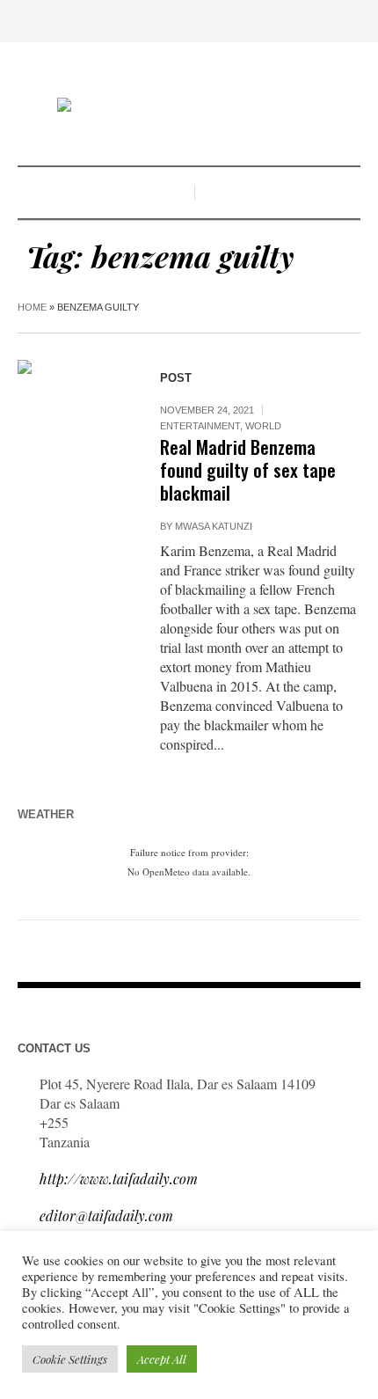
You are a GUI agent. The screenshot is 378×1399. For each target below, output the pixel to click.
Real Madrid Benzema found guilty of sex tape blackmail (248, 469)
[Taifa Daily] (189, 106)
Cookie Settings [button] (70, 1358)
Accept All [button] (161, 1358)
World (263, 426)
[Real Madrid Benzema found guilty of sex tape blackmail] (71, 413)
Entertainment (200, 426)
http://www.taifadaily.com (119, 1178)
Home (32, 307)
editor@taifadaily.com (106, 1215)
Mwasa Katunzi (213, 526)
